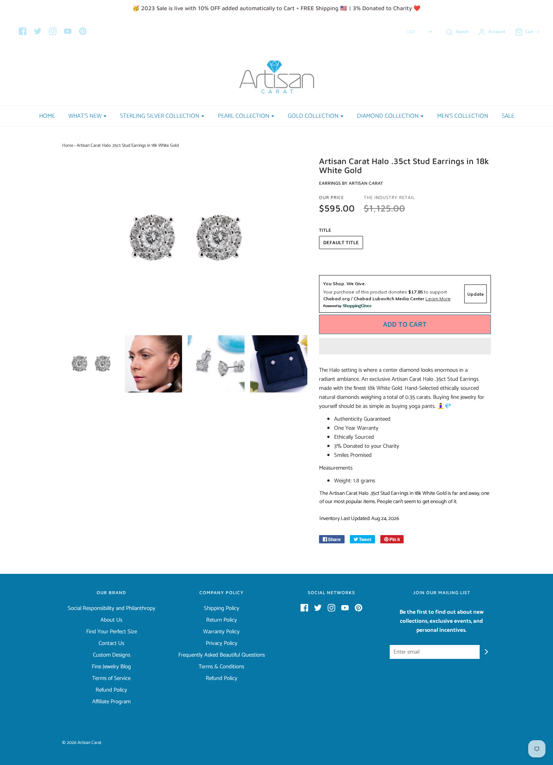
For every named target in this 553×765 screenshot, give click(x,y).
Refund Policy (111, 690)
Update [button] (475, 294)
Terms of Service (111, 678)
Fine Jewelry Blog (111, 666)
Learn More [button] (438, 298)
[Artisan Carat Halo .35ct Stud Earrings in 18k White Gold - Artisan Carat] (90, 363)
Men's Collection (462, 116)
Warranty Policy (221, 631)
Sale (508, 116)
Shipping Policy (221, 608)
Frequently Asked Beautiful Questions (221, 655)
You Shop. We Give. (344, 283)
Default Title (341, 243)
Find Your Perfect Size (111, 631)
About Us (111, 620)
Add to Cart (405, 324)
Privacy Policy (221, 643)
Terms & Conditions (221, 666)
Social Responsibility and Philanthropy (111, 608)
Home (47, 116)
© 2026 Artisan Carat (82, 742)
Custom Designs (111, 655)
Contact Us (111, 643)
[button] (405, 346)
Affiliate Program (111, 701)
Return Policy (221, 620)
